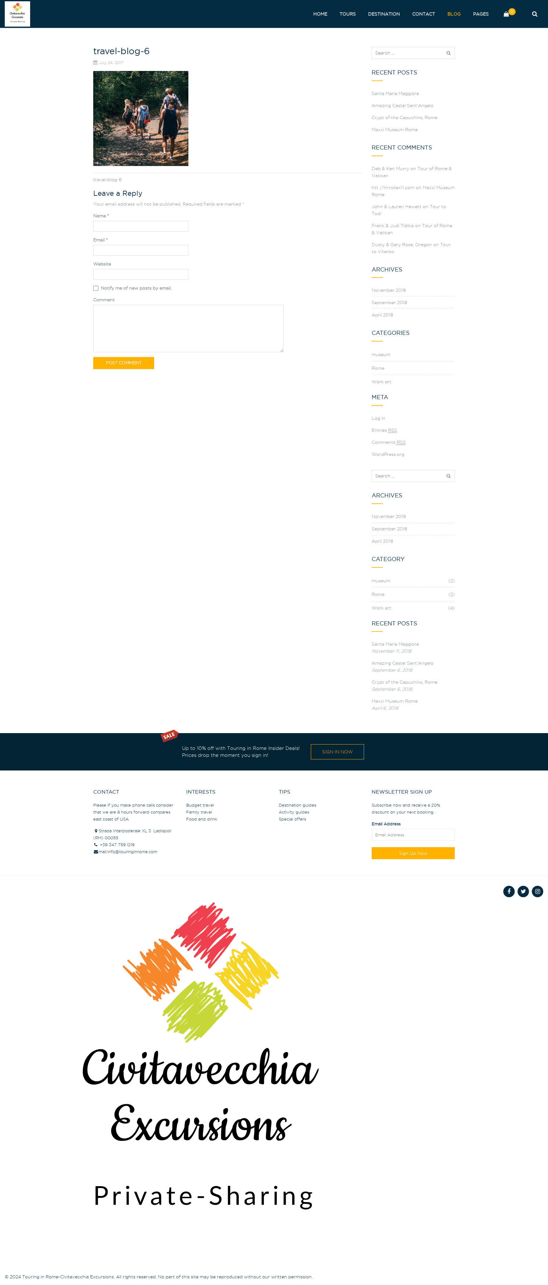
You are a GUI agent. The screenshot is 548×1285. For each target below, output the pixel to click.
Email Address (386, 824)
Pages (481, 13)
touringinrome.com (138, 851)
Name (101, 215)
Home (320, 13)
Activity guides (294, 812)
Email (100, 239)
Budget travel (200, 805)
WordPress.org (388, 454)
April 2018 (382, 314)
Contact (423, 13)
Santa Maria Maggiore (395, 93)
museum (381, 354)
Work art (381, 381)
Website (102, 263)
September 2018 (389, 302)
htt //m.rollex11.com (393, 187)
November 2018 (389, 290)
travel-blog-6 (107, 179)
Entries (384, 430)
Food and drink (201, 819)
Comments (389, 442)
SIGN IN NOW (337, 751)
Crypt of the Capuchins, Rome (404, 117)
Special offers (292, 819)
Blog (454, 13)
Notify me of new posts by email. (136, 288)
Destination (384, 13)
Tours (348, 13)
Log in (378, 418)
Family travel (199, 812)
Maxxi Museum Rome (395, 129)
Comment (104, 299)
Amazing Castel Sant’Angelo (403, 105)
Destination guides (297, 805)
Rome (378, 368)
